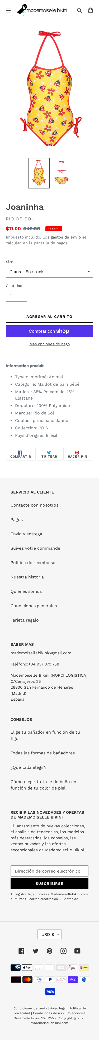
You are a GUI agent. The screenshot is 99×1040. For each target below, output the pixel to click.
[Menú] (8, 10)
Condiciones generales (34, 605)
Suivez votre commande (35, 548)
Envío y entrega (26, 533)
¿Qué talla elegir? (28, 767)
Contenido (70, 899)
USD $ (47, 934)
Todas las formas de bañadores (43, 752)
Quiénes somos (26, 591)
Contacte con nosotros (34, 505)
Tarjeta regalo (25, 620)
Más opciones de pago (50, 344)
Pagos (17, 519)
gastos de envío (66, 237)
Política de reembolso (33, 562)
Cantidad (14, 285)
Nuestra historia (27, 576)
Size (9, 262)
